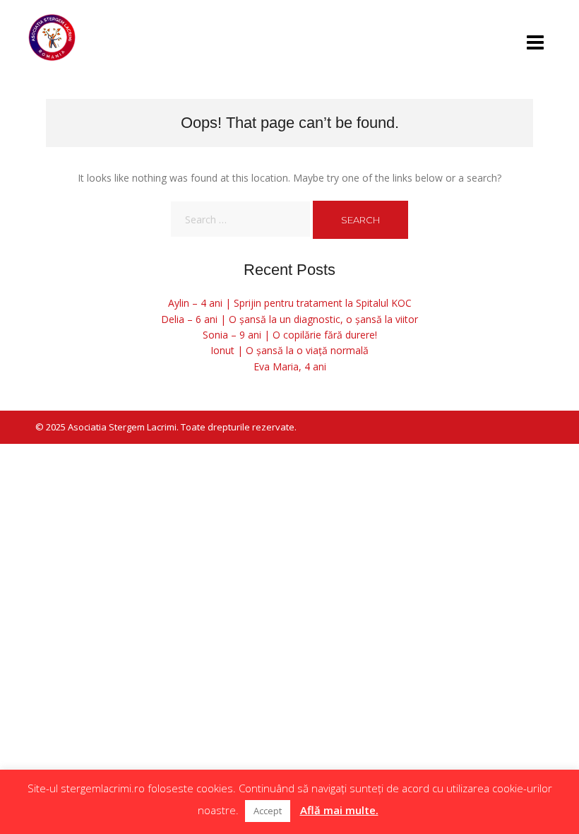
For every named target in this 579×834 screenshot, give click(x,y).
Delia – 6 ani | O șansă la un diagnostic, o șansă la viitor (289, 319)
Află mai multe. (339, 810)
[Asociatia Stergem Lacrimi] (53, 38)
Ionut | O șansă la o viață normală (289, 350)
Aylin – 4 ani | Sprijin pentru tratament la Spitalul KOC (290, 303)
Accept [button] (267, 810)
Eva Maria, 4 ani (289, 366)
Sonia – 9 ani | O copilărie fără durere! (290, 334)
